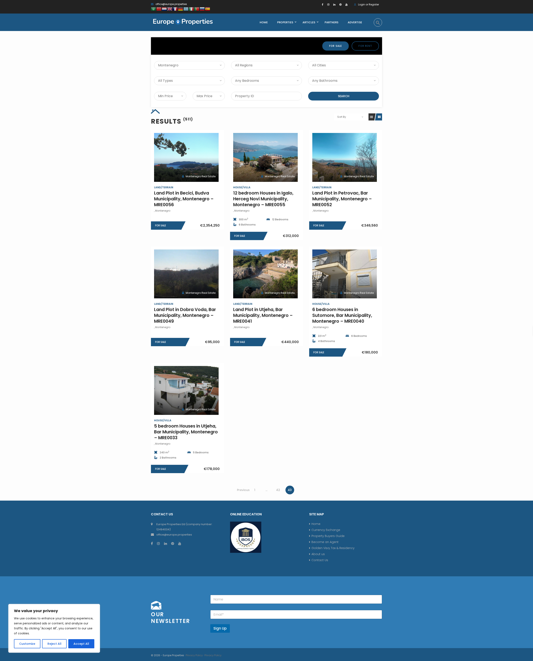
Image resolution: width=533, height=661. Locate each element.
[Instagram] (328, 4)
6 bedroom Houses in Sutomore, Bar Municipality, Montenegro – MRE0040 (342, 315)
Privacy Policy (194, 655)
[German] (180, 8)
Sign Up (220, 628)
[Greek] (186, 8)
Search (343, 96)
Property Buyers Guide (328, 536)
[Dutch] (164, 8)
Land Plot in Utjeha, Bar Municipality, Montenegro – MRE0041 (263, 315)
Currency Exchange (325, 530)
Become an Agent (325, 542)
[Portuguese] (197, 8)
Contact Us (319, 560)
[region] (54, 628)
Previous (243, 490)
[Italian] (191, 8)
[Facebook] (322, 4)
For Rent (365, 46)
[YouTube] (346, 4)
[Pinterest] (340, 4)
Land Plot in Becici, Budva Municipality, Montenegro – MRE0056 (184, 199)
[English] (170, 8)
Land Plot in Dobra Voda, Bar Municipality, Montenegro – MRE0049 (185, 315)
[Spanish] (207, 8)
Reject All (54, 644)
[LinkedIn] (334, 4)
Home (315, 524)
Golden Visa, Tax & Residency (333, 548)
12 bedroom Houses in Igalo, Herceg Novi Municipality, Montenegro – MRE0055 (263, 199)
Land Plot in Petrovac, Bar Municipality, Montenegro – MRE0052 (342, 199)
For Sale (335, 46)
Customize (27, 644)
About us (318, 554)
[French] (175, 8)
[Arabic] (153, 8)
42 (278, 490)
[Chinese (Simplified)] (159, 8)
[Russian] (202, 8)
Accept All (81, 644)
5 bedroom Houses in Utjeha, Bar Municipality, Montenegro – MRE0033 (186, 432)
